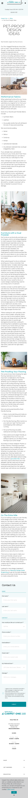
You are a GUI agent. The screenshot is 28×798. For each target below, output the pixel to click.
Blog (11, 18)
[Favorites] (22, 3)
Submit (14, 704)
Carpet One (4, 18)
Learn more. (11, 789)
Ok (14, 792)
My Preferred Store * (7, 663)
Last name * (5, 606)
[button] (14, 626)
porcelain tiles (15, 458)
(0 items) (25, 3)
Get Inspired (7, 767)
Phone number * (6, 632)
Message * (4, 673)
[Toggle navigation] (2, 3)
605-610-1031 (14, 12)
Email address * (6, 642)
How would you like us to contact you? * (12, 622)
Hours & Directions (14, 728)
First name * (5, 596)
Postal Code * (5, 653)
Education (7, 774)
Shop (5, 760)
